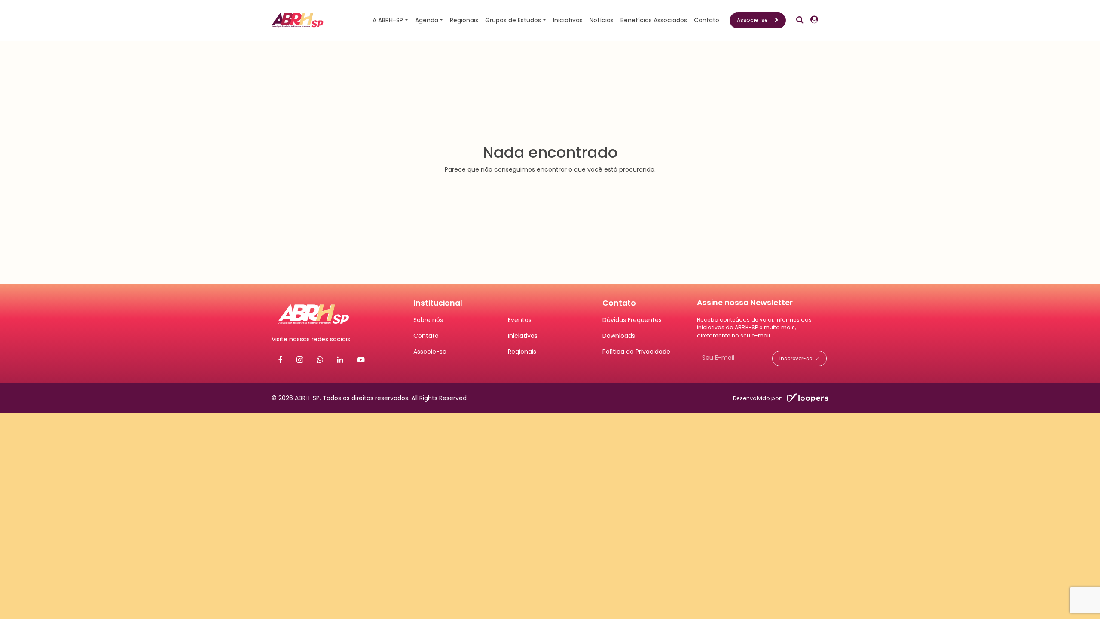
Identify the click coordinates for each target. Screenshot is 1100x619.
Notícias (602, 20)
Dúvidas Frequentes (632, 320)
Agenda (426, 20)
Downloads (618, 335)
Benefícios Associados (653, 20)
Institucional (437, 303)
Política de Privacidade (636, 351)
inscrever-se (795, 358)
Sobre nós (428, 320)
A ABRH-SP (388, 20)
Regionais (464, 20)
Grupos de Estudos (513, 20)
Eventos (520, 320)
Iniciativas (568, 20)
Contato (706, 20)
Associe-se (752, 20)
